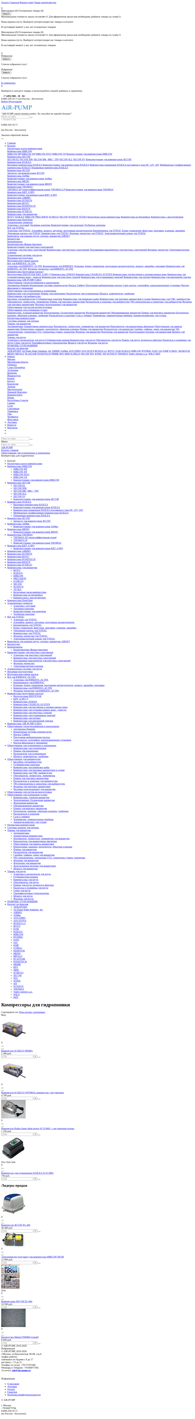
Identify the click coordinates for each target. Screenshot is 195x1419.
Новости (11, 425)
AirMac (64, 351)
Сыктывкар (13, 408)
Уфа (9, 414)
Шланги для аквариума (25, 868)
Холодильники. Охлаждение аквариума (64, 312)
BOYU (10, 217)
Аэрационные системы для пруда (24, 255)
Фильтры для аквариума (88, 332)
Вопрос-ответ (27, 2)
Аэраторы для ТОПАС (19, 230)
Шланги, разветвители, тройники (117, 293)
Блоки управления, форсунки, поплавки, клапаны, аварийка (153, 230)
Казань (10, 378)
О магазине (13, 1384)
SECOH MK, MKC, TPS (46, 159)
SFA (92, 353)
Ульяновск (12, 411)
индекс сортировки (35, 1012)
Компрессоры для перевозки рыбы (81, 299)
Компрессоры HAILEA (19, 162)
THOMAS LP (58, 189)
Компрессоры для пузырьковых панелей (102, 277)
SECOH (63, 217)
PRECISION (41, 217)
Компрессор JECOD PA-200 (15, 1225)
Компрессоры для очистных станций (61, 277)
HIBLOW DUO (44, 154)
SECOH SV (79, 159)
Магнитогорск (14, 389)
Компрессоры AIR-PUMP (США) (24, 280)
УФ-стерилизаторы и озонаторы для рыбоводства (156, 301)
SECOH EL (13, 159)
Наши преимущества (45, 2)
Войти (4, 101)
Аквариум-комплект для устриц (149, 315)
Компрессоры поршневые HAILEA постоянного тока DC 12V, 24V (124, 165)
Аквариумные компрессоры (38, 326)
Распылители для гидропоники (82, 293)
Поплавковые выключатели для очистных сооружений (118, 249)
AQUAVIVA (87, 351)
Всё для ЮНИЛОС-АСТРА (21, 263)
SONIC (98, 353)
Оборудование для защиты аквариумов (33, 844)
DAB (118, 351)
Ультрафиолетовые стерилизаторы (49, 343)
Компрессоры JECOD (18, 170)
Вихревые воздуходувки (20, 258)
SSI (104, 353)
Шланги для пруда (77, 343)
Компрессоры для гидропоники (23, 293)
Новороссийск (14, 395)
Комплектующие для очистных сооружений (30, 247)
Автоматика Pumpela (18, 285)
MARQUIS (184, 351)
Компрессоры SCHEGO (19, 211)
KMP (165, 351)
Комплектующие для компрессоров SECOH (108, 159)
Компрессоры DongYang (20, 219)
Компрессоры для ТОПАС (55, 233)
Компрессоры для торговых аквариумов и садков (125, 299)
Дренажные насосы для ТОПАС (24, 233)
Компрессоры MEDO (18, 181)
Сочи (10, 405)
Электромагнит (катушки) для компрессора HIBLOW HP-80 (32, 1257)
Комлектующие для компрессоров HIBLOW (89, 154)
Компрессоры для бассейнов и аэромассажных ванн (140, 274)
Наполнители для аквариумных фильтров (132, 326)
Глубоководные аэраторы (49, 299)
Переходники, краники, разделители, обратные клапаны (49, 329)
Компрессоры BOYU (18, 203)
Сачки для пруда (22, 343)
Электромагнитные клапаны (28, 666)
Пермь (10, 397)
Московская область (17, 362)
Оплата (5, 2)
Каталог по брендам (17, 348)
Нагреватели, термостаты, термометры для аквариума (82, 326)
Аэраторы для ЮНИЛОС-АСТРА (24, 266)
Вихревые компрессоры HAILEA (24, 165)
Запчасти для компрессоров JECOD (25, 173)
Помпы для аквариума (91, 329)
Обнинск (12, 364)
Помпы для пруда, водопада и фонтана (142, 340)
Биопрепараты (14, 241)
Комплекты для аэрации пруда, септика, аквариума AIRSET (38, 236)
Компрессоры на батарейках (135, 217)
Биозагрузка (13, 239)
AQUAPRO (75, 351)
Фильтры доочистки (157, 249)
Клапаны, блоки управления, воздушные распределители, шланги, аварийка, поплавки (120, 266)
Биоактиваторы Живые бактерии (24, 244)
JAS (160, 351)
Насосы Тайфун (76, 285)
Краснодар (12, 384)
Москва (11, 359)
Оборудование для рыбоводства (24, 296)
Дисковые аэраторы (40, 225)
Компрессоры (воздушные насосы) (25, 271)
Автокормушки (15, 326)
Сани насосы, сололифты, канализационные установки (152, 285)
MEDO (11, 353)
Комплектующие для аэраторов (67, 225)
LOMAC (173, 351)
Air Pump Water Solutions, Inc (36, 351)
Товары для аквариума (19, 323)
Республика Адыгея (17, 400)
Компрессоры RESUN (18, 208)
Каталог (11, 145)
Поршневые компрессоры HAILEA (49, 167)
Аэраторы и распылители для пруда (26, 340)
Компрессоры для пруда (82, 340)
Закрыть (6, 14)
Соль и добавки (84, 315)
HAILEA (19, 217)
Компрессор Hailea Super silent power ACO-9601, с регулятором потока (37, 1128)
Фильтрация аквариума (98, 312)
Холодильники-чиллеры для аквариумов (150, 332)
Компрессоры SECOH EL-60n (16, 1301)
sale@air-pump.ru (21, 1370)
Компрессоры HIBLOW (19, 151)
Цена (22, 1012)
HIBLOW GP (59, 154)
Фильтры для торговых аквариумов (31, 786)
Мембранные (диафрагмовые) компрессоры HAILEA (41, 513)
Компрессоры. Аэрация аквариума (25, 312)
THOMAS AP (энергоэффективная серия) (28, 189)
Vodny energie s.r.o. (138, 353)
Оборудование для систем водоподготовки (29, 307)
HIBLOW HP (14, 154)
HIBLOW (30, 217)
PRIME (55, 353)
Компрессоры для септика (137, 277)
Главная (11, 143)
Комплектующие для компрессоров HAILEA (66, 165)
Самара (11, 403)
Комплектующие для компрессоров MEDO (29, 184)
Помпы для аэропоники (53, 293)
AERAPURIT (14, 351)
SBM (67, 353)
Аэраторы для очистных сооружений (26, 249)
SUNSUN (73, 217)
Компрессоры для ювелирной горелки (171, 277)
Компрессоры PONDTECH (21, 206)
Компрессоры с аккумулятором (167, 217)
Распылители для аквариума (118, 329)
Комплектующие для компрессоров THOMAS (89, 189)
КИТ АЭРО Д (43, 274)
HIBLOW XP (28, 154)
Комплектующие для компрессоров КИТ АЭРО (32, 195)
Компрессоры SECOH (18, 156)
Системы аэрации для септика (23, 321)
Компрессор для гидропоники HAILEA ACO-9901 (27, 1173)
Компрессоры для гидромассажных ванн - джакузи (39, 710)
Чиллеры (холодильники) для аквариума (56, 304)
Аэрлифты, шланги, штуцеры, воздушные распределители (62, 230)
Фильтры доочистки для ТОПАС (86, 233)
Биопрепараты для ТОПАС (107, 230)
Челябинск (12, 416)
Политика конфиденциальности (24, 1394)
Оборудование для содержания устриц (27, 310)
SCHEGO (54, 217)
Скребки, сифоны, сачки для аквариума (154, 329)
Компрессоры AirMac (18, 176)
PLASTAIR (31, 353)
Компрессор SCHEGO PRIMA (17, 1051)
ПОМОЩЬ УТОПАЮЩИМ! (22, 345)
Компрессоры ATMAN (63, 274)
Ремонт (11, 356)
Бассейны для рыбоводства (21, 299)
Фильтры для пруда (98, 343)
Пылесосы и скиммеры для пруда (30, 887)
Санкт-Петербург (16, 367)
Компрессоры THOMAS (20, 187)
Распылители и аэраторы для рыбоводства (107, 301)
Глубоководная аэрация (57, 340)
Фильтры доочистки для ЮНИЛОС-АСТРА (50, 269)
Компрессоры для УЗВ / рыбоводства (170, 299)
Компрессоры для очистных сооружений (68, 249)
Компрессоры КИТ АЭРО (20, 192)
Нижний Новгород (17, 392)
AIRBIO (56, 351)
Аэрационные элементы (20, 222)
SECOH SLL (66, 159)
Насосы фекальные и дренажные (30, 742)
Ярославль (12, 419)
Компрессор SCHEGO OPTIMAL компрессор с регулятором (32, 1092)
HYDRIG (146, 351)
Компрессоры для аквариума (22, 214)
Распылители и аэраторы (62, 315)
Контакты (12, 427)
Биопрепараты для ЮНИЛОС (58, 266)
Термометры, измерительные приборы (112, 315)
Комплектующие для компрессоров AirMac (29, 178)
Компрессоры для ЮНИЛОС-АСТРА (32, 688)
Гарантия (14, 2)
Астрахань (12, 370)
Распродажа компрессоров (21, 318)
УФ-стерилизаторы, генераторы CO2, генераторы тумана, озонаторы (49, 857)
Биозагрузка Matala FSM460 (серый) (20, 1337)
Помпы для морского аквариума (158, 312)
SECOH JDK (26, 159)
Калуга (11, 381)
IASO (155, 351)
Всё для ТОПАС (15, 228)
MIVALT (19, 353)
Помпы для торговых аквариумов (67, 301)
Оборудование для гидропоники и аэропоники (31, 291)
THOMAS (122, 353)
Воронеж (12, 373)
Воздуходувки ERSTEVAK (21, 274)
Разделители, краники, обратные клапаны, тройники (41, 811)
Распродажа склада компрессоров (24, 148)
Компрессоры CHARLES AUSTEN (94, 274)
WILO (151, 353)
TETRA (83, 217)
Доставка (12, 422)
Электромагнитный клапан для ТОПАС (125, 233)
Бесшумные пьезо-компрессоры (103, 217)
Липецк (11, 386)
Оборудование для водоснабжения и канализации (33, 282)
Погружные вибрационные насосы (104, 285)
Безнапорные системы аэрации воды (49, 285)
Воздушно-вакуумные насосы (22, 260)
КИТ (157, 353)
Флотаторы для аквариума (114, 332)
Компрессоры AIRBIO (19, 197)
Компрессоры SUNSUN (19, 200)
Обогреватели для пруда (108, 340)
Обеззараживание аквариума (126, 312)
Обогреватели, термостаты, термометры (28, 301)
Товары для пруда (16, 337)
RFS (61, 353)
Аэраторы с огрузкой (18, 225)
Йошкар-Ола (14, 375)
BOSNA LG (101, 351)
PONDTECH (44, 353)
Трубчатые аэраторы (94, 225)
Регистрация (15, 101)
